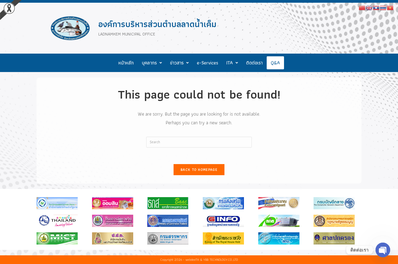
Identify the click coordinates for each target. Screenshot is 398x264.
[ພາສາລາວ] (376, 7)
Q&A (275, 63)
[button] (152, 62)
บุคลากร (149, 63)
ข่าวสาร (177, 63)
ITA (229, 63)
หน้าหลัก (126, 63)
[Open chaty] (383, 250)
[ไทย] (383, 7)
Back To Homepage (199, 169)
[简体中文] (362, 7)
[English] (369, 7)
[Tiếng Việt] (390, 7)
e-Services (207, 63)
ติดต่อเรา (254, 63)
